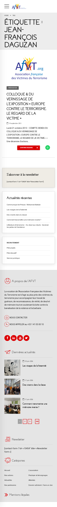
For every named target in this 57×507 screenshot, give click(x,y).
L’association (33, 470)
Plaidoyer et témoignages (38, 475)
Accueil (7, 470)
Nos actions (8, 475)
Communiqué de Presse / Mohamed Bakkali (23, 205)
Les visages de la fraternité (17, 210)
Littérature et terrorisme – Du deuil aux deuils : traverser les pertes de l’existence (28, 226)
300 (37, 421)
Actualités (8, 480)
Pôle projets (11, 248)
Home (6, 15)
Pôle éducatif (12, 253)
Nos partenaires (10, 485)
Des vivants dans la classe (17, 215)
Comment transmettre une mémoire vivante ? (24, 220)
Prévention (12, 88)
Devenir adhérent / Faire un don (40, 485)
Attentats (31, 480)
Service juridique (13, 258)
